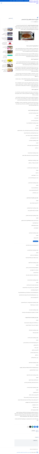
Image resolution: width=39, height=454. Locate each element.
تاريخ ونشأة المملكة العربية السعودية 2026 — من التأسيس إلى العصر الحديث (4, 39)
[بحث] (1, 3)
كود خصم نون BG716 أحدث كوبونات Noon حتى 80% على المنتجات (4, 61)
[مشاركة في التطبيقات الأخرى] (28, 427)
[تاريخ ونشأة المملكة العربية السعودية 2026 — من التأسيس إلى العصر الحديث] (10, 38)
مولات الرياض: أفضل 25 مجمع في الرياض (4, 34)
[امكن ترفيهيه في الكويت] (10, 47)
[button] (35, 427)
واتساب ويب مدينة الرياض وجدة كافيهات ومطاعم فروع (33, 2)
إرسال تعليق (35, 440)
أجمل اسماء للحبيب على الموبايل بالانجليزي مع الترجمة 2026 (4, 70)
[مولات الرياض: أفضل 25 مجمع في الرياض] (10, 34)
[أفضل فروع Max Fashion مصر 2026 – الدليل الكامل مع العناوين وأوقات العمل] (10, 43)
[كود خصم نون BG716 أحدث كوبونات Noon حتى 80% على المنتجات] (10, 61)
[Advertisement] (19, 11)
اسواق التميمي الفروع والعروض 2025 (5, 52)
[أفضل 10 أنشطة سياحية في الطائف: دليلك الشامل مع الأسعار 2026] (10, 65)
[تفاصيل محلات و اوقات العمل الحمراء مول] (10, 29)
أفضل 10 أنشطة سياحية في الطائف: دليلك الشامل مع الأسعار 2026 (4, 66)
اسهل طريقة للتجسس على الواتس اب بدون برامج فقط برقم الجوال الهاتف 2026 (4, 57)
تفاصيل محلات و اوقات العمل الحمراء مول (5, 30)
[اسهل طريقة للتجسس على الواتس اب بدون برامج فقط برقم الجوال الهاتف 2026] (10, 56)
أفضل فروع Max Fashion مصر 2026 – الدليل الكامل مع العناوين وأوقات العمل (4, 43)
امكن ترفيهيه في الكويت (5, 47)
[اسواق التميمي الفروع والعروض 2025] (10, 51)
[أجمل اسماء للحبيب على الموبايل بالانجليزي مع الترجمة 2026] (10, 70)
